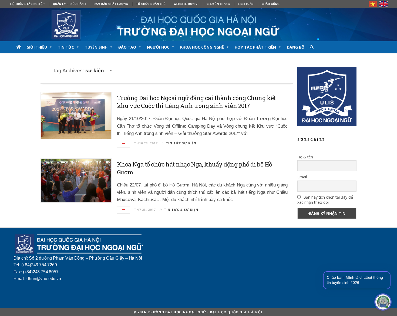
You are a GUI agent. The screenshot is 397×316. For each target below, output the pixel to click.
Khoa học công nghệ (202, 47)
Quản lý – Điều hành (69, 3)
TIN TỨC (66, 47)
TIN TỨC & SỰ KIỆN (181, 210)
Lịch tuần (246, 3)
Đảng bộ (295, 47)
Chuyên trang (218, 3)
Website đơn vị (186, 3)
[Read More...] (123, 143)
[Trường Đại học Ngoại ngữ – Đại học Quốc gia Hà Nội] (198, 24)
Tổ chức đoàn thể (151, 3)
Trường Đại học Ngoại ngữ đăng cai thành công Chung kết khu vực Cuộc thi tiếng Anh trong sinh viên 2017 (196, 102)
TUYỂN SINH (96, 47)
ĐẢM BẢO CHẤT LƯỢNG (111, 3)
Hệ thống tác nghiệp (27, 3)
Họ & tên (305, 156)
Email (302, 176)
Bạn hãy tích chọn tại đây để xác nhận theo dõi (325, 200)
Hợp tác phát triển (255, 47)
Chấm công (271, 3)
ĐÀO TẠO (127, 47)
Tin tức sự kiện (181, 143)
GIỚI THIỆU (36, 47)
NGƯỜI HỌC (158, 47)
